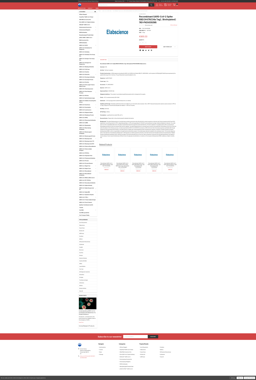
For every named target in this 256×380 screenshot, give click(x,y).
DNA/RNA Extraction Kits (85, 19)
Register (161, 5)
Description (103, 59)
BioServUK (81, 230)
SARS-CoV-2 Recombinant (85, 171)
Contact (90, 8)
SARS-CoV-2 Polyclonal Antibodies (87, 158)
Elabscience (82, 225)
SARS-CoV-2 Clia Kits (84, 71)
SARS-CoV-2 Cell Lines (84, 69)
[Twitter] (148, 50)
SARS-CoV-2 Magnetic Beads (86, 112)
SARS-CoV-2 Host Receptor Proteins (85, 92)
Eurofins (81, 252)
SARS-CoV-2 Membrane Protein (86, 115)
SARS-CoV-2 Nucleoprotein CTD (86, 141)
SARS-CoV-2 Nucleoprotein (85, 138)
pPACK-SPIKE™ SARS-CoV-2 (85, 37)
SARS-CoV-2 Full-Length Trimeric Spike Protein (87, 85)
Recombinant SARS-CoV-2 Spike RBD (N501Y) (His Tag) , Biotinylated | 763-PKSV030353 (138, 165)
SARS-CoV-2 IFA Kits (84, 95)
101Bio (80, 263)
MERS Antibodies (83, 32)
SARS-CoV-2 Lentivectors (85, 109)
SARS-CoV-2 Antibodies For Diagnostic (85, 48)
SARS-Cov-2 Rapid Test (84, 165)
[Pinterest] (151, 50)
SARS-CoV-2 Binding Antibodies (86, 66)
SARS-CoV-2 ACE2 (83, 45)
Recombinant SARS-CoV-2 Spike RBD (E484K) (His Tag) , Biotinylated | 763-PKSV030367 (154, 165)
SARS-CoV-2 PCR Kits (84, 153)
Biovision (81, 249)
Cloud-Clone (82, 228)
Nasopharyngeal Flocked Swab (86, 35)
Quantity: (141, 39)
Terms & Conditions (90, 375)
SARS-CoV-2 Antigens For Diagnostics (85, 63)
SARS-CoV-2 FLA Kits (84, 82)
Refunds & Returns (140, 375)
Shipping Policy (115, 375)
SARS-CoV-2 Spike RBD (84, 192)
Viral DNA (81, 210)
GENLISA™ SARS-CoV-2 (84, 24)
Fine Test (81, 269)
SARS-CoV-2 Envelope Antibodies (87, 77)
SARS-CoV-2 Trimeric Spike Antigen (87, 199)
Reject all (240, 378)
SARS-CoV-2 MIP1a (83, 117)
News (97, 8)
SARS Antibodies (83, 42)
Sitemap (101, 354)
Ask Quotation (81, 8)
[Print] (146, 50)
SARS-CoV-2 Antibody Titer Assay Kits (87, 55)
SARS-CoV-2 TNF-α (83, 197)
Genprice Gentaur (83, 258)
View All (81, 291)
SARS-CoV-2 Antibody (84, 51)
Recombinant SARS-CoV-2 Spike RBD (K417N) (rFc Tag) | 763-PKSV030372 (170, 164)
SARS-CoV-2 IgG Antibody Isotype (87, 98)
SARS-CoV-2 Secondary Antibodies (87, 182)
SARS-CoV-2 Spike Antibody (85, 185)
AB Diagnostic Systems (84, 271)
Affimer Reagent (83, 14)
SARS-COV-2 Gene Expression (86, 88)
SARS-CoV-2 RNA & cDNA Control (87, 177)
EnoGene (81, 236)
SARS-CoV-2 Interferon (84, 104)
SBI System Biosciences (84, 241)
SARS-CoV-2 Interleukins (85, 107)
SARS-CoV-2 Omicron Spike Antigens (85, 149)
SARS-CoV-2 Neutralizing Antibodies (85, 128)
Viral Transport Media (84, 215)
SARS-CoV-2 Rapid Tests (85, 168)
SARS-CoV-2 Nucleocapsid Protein (87, 136)
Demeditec (81, 274)
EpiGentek (81, 244)
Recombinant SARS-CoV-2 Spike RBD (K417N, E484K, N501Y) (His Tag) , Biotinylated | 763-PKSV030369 (122, 165)
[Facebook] (140, 50)
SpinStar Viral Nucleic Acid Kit (86, 204)
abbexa (80, 239)
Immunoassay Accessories (85, 27)
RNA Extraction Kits (83, 40)
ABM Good (81, 233)
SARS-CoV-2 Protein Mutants (86, 163)
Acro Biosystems (83, 222)
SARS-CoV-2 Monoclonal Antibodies (87, 120)
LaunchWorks (82, 266)
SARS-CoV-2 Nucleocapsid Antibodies (85, 132)
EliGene (81, 285)
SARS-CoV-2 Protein (84, 160)
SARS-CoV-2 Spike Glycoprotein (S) (86, 188)
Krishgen (81, 277)
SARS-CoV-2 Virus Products (85, 202)
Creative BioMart (83, 260)
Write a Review (173, 25)
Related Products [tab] (105, 144)
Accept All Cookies (249, 378)
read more (81, 322)
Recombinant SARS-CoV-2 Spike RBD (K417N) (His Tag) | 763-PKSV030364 (106, 164)
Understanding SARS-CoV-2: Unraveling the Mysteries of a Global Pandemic (87, 312)
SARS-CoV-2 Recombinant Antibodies (85, 174)
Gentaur (81, 255)
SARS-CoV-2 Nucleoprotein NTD (86, 143)
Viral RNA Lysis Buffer (84, 212)
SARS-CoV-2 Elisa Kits (84, 74)
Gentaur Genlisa (82, 288)
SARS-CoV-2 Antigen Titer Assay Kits (86, 59)
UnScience (81, 282)
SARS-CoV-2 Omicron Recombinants (87, 146)
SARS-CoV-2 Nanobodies (85, 125)
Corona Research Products (86, 326)
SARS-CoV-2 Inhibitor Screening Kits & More (87, 101)
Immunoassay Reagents (84, 29)
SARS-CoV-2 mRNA (83, 122)
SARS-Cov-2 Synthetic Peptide (86, 194)
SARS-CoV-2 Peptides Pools (85, 155)
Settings (233, 378)
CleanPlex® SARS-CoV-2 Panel (86, 17)
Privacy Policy (165, 375)
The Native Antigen (83, 280)
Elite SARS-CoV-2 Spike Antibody (86, 22)
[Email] (143, 50)
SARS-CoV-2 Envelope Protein (86, 79)
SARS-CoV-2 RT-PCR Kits (85, 180)
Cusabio (81, 247)
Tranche (81, 207)
